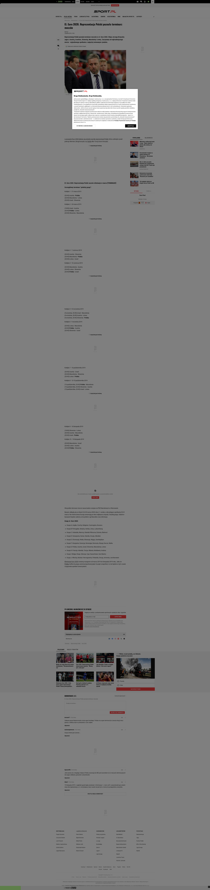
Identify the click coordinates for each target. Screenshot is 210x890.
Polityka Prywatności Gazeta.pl (122, 120)
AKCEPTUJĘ (131, 126)
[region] (105, 109)
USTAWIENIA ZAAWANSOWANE (85, 126)
